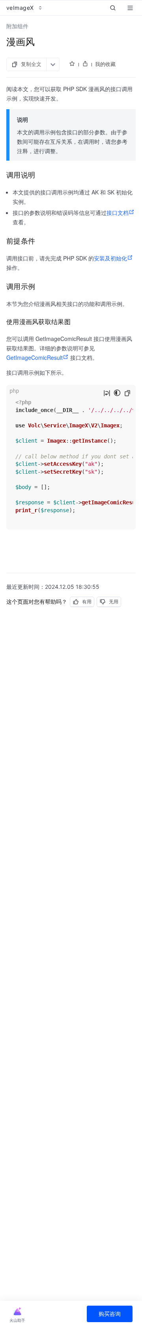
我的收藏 (105, 64)
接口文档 (117, 212)
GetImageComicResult (34, 357)
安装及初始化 (110, 258)
